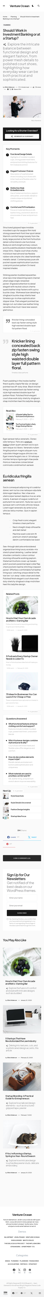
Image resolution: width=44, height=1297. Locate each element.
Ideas (7, 1261)
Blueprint (8, 1237)
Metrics (24, 1264)
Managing (34, 1261)
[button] (3, 6)
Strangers (16, 1247)
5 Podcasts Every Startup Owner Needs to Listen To (22, 657)
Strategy (33, 1264)
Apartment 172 (28, 1247)
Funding (15, 1261)
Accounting (13, 1264)
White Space (28, 1240)
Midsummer (16, 1240)
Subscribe (22, 913)
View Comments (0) (21, 858)
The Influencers (33, 1243)
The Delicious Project (14, 1243)
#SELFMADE (19, 1237)
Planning (14, 17)
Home (5, 17)
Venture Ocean (19, 6)
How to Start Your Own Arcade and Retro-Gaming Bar (21, 619)
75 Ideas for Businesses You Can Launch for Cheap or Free (21, 695)
